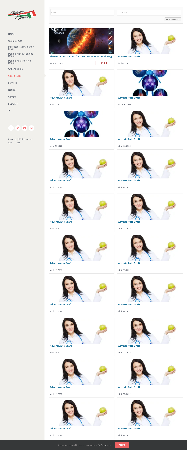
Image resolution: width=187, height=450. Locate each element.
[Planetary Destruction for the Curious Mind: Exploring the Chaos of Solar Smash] (81, 47)
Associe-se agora (14, 142)
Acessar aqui (12, 139)
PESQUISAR (171, 20)
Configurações (104, 445)
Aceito (122, 445)
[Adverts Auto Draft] (150, 47)
